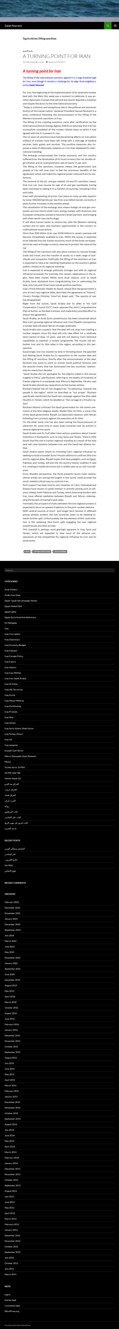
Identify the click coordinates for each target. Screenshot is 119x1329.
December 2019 (12, 980)
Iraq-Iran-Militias (13, 673)
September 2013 (12, 1185)
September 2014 (12, 1118)
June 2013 (10, 1202)
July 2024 (9, 935)
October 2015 (11, 1046)
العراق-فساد (10, 795)
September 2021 (12, 968)
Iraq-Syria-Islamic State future (19, 728)
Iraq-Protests (11, 711)
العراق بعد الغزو (12, 784)
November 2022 (12, 957)
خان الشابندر (10, 854)
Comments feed (12, 1305)
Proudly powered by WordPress (18, 1325)
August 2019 (11, 985)
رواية (7, 806)
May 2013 (9, 1207)
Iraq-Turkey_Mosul (14, 734)
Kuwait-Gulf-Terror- (14, 750)
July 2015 (9, 1063)
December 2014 (12, 1102)
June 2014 (10, 1135)
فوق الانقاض (10, 870)
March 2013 (10, 1218)
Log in (7, 1294)
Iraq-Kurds (10, 695)
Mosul (8, 761)
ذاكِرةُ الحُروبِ (11, 859)
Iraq (7, 628)
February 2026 (12, 902)
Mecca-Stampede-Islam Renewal (20, 756)
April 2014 (10, 1146)
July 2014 (9, 1130)
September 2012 (12, 1252)
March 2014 (10, 1152)
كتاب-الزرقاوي (11, 811)
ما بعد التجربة (28, 51)
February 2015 (12, 1091)
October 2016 (11, 1007)
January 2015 (11, 1096)
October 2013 (11, 1180)
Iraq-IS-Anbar (11, 684)
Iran (27, 552)
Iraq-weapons (11, 745)
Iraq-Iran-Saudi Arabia (15, 678)
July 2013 (9, 1196)
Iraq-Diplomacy (12, 639)
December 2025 (12, 907)
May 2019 (9, 991)
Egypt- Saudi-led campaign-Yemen (21, 600)
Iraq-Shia (9, 717)
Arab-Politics (11, 589)
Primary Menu (115, 25)
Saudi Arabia (60, 552)
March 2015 (10, 1085)
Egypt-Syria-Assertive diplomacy (20, 617)
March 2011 (10, 1274)
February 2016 (12, 1024)
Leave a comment (56, 62)
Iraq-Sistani (10, 723)
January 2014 (11, 1163)
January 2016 (11, 1030)
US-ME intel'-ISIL (13, 773)
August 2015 (11, 1057)
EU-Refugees (11, 623)
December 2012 (12, 1235)
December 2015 (12, 1035)
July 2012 (9, 1257)
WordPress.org (12, 1311)
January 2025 (11, 918)
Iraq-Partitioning (13, 706)
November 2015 (12, 1041)
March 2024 (10, 941)
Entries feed (10, 1300)
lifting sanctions (42, 552)
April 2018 (10, 996)
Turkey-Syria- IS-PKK (15, 767)
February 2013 (12, 1224)
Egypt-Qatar (10, 611)
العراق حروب (11, 789)
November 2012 (12, 1241)
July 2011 (9, 1268)
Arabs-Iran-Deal (12, 595)
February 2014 (12, 1157)
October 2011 (11, 1263)
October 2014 (11, 1113)
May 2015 (9, 1074)
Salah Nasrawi (13, 25)
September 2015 (12, 1052)
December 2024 (12, 924)
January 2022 (11, 963)
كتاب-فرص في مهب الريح (16, 823)
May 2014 (9, 1141)
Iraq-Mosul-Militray (14, 700)
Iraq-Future (10, 661)
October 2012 (11, 1246)
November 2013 (12, 1174)
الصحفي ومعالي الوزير (15, 848)
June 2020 (10, 974)
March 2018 (10, 1002)
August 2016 (11, 1013)
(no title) (9, 865)
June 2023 (10, 946)
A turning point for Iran (56, 56)
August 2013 (11, 1191)
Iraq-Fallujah (11, 650)
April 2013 (10, 1213)
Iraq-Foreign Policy (14, 656)
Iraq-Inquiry (10, 667)
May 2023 (9, 952)
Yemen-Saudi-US (13, 778)
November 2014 (12, 1107)
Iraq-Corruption (12, 634)
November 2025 (12, 913)
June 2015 (10, 1068)
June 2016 (10, 1018)
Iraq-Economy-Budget (15, 645)
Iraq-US (8, 739)
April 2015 (10, 1080)
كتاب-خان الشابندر (13, 817)
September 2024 (12, 930)
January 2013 (11, 1230)
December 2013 (12, 1168)
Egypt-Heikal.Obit (13, 606)
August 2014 (11, 1124)
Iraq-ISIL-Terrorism (14, 689)
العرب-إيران (10, 800)
